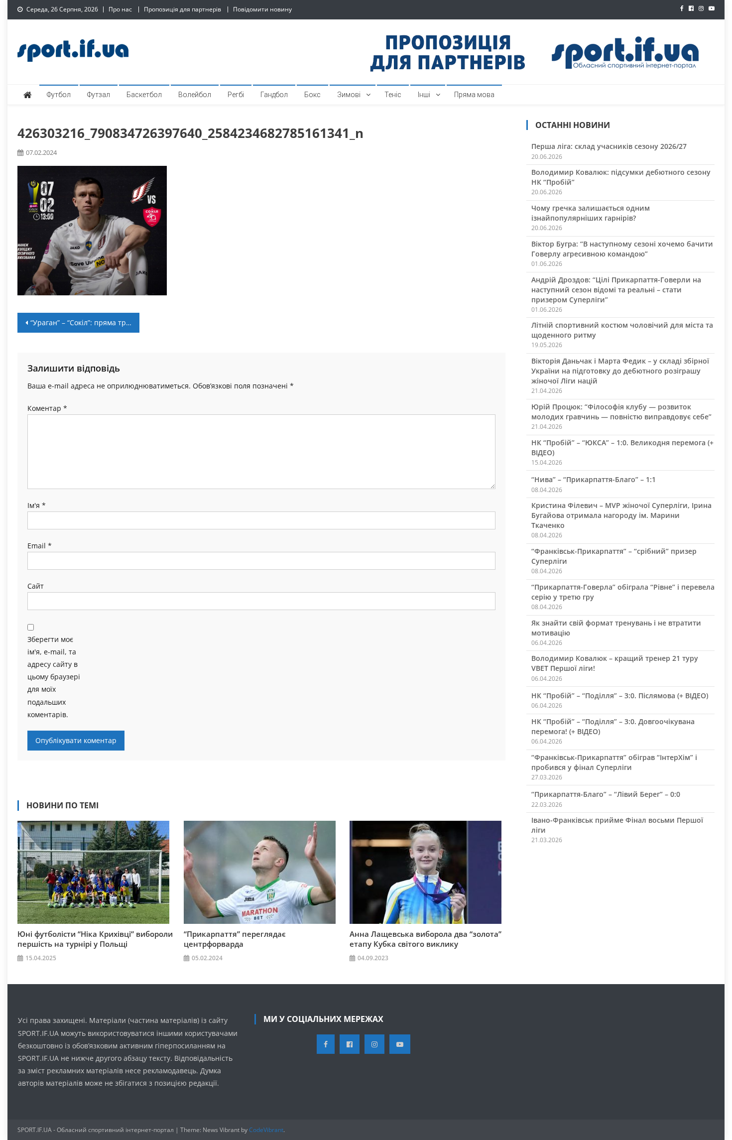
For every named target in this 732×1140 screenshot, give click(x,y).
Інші (424, 95)
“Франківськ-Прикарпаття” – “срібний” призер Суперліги (614, 556)
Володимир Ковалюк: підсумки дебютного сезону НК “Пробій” (621, 177)
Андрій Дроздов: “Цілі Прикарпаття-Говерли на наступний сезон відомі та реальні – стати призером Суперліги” (616, 289)
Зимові (349, 95)
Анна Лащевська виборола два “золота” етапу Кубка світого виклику (425, 939)
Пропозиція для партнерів (182, 9)
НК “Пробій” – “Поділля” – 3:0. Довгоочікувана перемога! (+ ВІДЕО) (613, 726)
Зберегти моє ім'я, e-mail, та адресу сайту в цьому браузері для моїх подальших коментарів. (53, 676)
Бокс (312, 95)
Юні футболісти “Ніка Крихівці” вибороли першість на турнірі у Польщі (95, 939)
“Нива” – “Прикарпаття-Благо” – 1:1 (593, 479)
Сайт (35, 586)
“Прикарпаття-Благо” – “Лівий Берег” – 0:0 (605, 794)
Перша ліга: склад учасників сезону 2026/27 (609, 146)
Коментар (47, 408)
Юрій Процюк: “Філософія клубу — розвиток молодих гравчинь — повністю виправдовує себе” (621, 411)
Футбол (59, 95)
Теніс (392, 95)
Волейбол (194, 95)
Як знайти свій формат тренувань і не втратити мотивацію (616, 627)
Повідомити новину (262, 9)
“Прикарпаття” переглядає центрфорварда (235, 939)
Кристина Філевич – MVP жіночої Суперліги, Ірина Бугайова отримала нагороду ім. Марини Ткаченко (621, 515)
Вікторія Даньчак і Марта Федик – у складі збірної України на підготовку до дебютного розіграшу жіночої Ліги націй (620, 370)
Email (39, 545)
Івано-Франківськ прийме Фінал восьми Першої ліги (617, 825)
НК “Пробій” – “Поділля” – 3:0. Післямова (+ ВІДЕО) (619, 695)
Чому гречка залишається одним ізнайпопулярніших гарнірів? (590, 213)
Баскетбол (144, 95)
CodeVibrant (266, 1130)
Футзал (98, 95)
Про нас (120, 9)
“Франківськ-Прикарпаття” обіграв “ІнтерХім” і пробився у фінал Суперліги (614, 762)
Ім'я (36, 505)
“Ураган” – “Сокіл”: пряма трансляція (84, 322)
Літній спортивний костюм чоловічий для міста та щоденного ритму (622, 330)
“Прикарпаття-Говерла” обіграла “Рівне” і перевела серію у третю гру (623, 592)
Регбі (236, 95)
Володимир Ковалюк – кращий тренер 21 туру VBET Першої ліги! (614, 663)
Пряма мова (474, 95)
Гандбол (274, 95)
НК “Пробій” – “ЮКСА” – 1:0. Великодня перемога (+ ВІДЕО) (622, 447)
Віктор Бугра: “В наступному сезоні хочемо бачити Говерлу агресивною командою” (622, 248)
